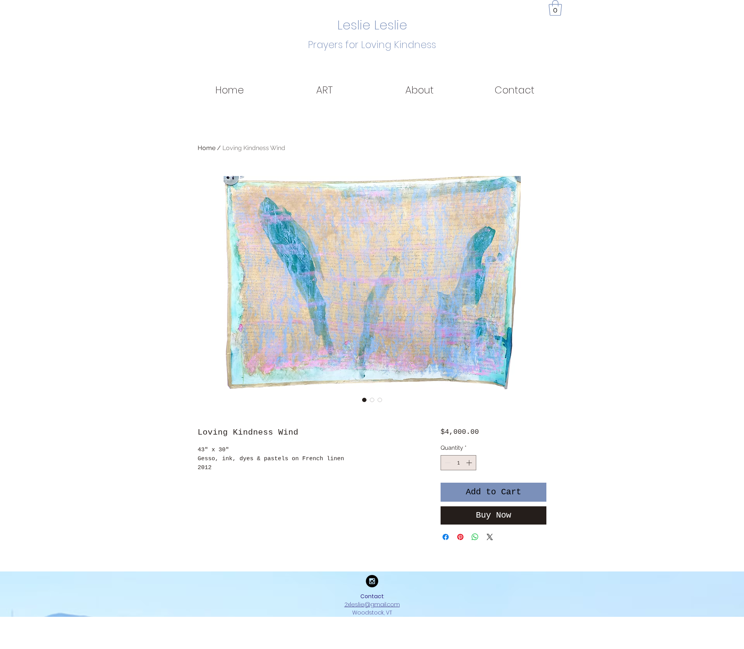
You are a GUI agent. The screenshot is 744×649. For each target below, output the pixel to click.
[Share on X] (489, 537)
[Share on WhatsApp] (475, 537)
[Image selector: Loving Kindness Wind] (364, 400)
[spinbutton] (458, 463)
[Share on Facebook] (445, 537)
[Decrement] (447, 463)
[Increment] (470, 463)
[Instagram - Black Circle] (372, 581)
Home (206, 148)
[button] (555, 8)
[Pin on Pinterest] (460, 537)
